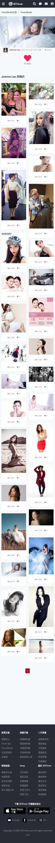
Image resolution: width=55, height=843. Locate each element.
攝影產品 (42, 743)
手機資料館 (25, 747)
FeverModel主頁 (9, 12)
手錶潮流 (42, 761)
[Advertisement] (28, 695)
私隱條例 (42, 794)
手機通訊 (42, 747)
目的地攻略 (7, 781)
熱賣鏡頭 (24, 785)
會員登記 (42, 785)
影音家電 (42, 756)
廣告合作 (42, 781)
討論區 (5, 756)
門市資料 (24, 772)
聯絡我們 (42, 776)
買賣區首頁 (43, 739)
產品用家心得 (26, 756)
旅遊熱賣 (6, 776)
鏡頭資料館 (25, 743)
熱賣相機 (24, 781)
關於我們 (42, 772)
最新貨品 (24, 776)
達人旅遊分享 (8, 789)
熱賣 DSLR (25, 789)
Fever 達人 (7, 743)
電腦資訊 (42, 752)
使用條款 (42, 789)
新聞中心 (6, 739)
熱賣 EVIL (24, 794)
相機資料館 (25, 739)
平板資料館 (25, 752)
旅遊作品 (6, 785)
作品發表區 (7, 752)
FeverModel (7, 747)
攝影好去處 (7, 772)
